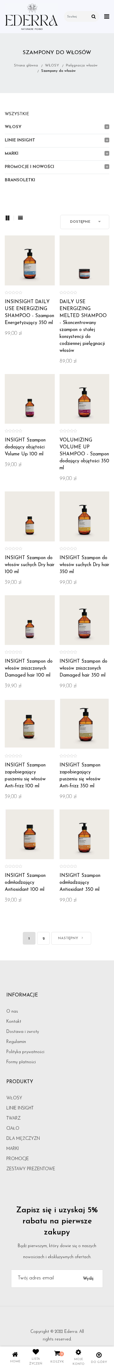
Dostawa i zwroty (22, 1032)
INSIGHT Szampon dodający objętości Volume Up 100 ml (25, 447)
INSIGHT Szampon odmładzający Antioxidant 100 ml (25, 882)
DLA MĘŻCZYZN (23, 1139)
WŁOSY (13, 127)
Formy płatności (21, 1062)
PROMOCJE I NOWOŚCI (29, 167)
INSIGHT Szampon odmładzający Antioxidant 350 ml (80, 882)
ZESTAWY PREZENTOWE (30, 1169)
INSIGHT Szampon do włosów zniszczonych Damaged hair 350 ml (83, 668)
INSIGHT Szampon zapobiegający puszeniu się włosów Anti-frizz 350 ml (80, 776)
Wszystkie (17, 114)
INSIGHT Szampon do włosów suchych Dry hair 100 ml (29, 565)
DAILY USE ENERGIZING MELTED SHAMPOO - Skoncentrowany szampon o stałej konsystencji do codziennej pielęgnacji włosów (83, 326)
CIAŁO (12, 1129)
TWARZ (13, 1118)
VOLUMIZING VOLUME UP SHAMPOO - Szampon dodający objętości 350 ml (84, 454)
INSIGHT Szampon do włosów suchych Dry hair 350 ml (84, 565)
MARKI (11, 154)
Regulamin (16, 1042)
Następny (68, 938)
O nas (12, 1011)
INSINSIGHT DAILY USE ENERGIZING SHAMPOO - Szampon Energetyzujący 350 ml (29, 312)
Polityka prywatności (25, 1052)
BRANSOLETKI (20, 180)
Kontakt (13, 1022)
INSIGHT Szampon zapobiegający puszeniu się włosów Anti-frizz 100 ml (25, 776)
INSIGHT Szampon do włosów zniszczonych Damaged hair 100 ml (29, 668)
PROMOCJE (17, 1159)
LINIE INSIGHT (20, 140)
